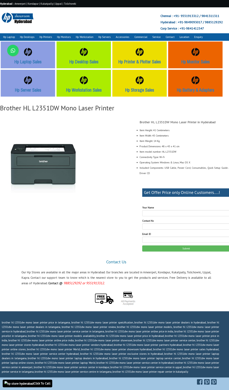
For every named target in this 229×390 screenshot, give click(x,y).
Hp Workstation (84, 37)
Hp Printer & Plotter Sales (139, 62)
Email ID (146, 234)
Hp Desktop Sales (83, 62)
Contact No (148, 220)
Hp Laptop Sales (28, 62)
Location (184, 37)
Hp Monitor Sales (195, 62)
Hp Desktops (27, 37)
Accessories (122, 37)
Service (156, 37)
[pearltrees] (214, 382)
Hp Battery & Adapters (195, 90)
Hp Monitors (64, 37)
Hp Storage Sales (139, 90)
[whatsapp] (13, 50)
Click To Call (42, 383)
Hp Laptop (9, 37)
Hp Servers (104, 37)
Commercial (140, 37)
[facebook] (200, 382)
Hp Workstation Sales (84, 90)
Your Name (148, 207)
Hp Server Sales (28, 90)
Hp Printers (46, 37)
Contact (170, 37)
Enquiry (198, 37)
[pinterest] (207, 382)
